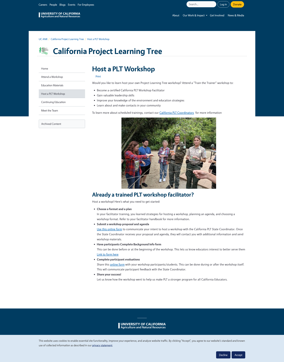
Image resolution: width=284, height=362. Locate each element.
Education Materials (52, 85)
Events (71, 4)
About (175, 15)
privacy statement (102, 345)
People (53, 4)
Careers (43, 4)
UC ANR (43, 39)
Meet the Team (49, 110)
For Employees (86, 4)
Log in (223, 4)
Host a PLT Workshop (53, 93)
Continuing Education (53, 102)
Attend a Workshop (52, 77)
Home (44, 68)
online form (117, 264)
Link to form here (107, 254)
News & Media (236, 15)
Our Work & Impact (194, 15)
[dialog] (142, 348)
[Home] (59, 15)
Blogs (62, 4)
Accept (238, 355)
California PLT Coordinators (176, 112)
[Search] (214, 4)
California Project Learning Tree (67, 39)
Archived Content (51, 124)
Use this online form (109, 229)
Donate (237, 4)
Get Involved (217, 15)
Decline (223, 355)
